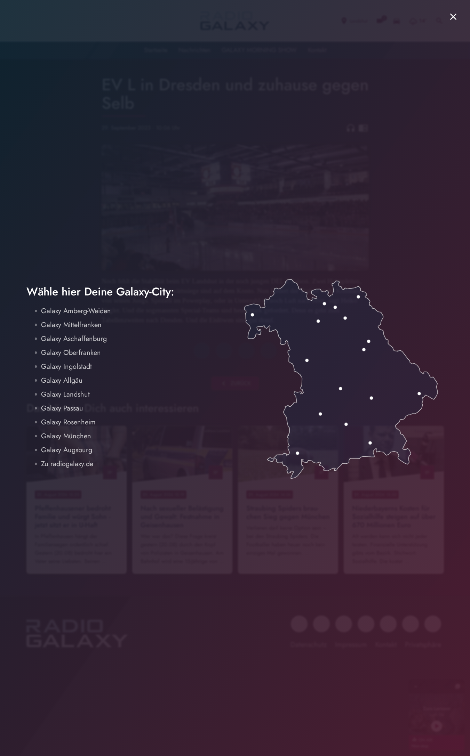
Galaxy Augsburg (66, 450)
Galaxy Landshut (65, 394)
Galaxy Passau (62, 408)
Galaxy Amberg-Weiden (76, 311)
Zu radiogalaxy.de (67, 464)
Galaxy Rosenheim (68, 422)
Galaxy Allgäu (61, 380)
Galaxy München (66, 436)
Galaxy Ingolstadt (66, 366)
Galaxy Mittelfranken (71, 325)
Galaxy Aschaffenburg (74, 339)
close (453, 16)
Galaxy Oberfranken (71, 353)
